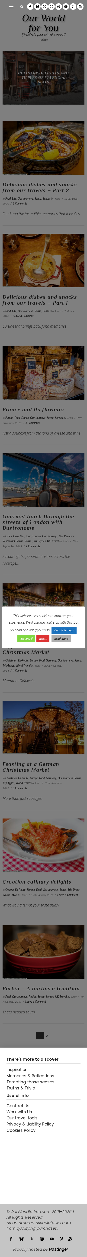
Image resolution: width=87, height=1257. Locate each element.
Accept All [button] (26, 638)
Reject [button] (43, 638)
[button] (11, 6)
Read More (61, 638)
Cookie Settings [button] (64, 630)
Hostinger (58, 1249)
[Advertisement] (35, 1165)
